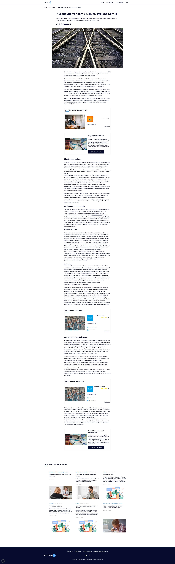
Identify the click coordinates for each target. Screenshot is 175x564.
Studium (54, 7)
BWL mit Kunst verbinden (55, 506)
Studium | (66, 472)
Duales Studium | (53, 472)
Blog (127, 2)
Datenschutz (78, 551)
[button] (3, 561)
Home (45, 7)
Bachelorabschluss (97, 215)
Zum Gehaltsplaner (96, 151)
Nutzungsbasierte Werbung (100, 551)
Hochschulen (109, 2)
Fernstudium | (60, 472)
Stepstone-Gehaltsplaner (94, 143)
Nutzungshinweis (87, 551)
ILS (94, 117)
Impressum (70, 551)
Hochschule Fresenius (99, 315)
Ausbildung (85, 193)
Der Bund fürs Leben (108, 474)
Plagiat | (78, 503)
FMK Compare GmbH (98, 559)
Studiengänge (119, 2)
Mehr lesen (107, 126)
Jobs (102, 2)
